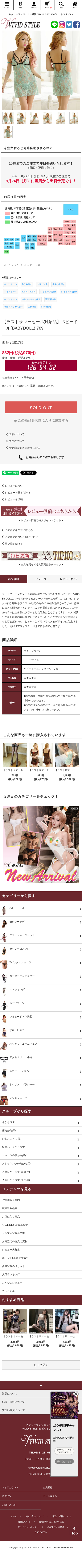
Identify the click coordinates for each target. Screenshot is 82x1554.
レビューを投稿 (14, 499)
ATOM (44, 1532)
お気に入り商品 (11, 1216)
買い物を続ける (14, 543)
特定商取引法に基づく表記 (24, 447)
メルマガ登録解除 (55, 1527)
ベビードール (10, 284)
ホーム (14, 1516)
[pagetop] (41, 1385)
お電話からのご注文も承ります (43, 457)
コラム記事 (8, 1291)
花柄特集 (32, 307)
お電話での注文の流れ (14, 1241)
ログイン (6, 1496)
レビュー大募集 (11, 1249)
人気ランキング (11, 1274)
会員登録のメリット (13, 1266)
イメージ (41, 579)
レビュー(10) (68, 579)
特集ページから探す (31, 299)
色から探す (27, 284)
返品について (16, 441)
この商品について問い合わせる (22, 536)
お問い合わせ (9, 1505)
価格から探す (58, 284)
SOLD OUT (41, 407)
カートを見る (50, 1496)
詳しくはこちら (64, 1461)
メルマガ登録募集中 (13, 1233)
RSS (37, 1532)
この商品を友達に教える (19, 530)
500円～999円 (29, 292)
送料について (16, 434)
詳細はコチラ (45, 385)
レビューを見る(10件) (17, 492)
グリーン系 (42, 284)
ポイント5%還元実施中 (15, 1257)
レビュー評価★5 (48, 292)
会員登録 (47, 1487)
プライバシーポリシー (28, 1527)
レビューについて (15, 485)
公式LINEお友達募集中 (15, 1224)
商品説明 (13, 579)
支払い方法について (34, 1516)
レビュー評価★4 (69, 292)
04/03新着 (46, 307)
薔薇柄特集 (50, 299)
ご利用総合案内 (11, 1200)
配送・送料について (62, 1516)
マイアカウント (10, 1487)
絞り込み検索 (9, 1208)
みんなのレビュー (12, 1282)
